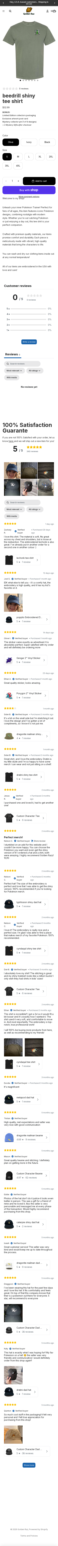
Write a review (29, 342)
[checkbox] (11, 377)
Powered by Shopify (38, 1529)
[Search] (10, 11)
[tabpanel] (29, 391)
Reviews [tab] (12, 354)
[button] (29, 308)
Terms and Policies (29, 1536)
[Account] (47, 11)
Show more (29, 1465)
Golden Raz (23, 1529)
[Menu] (3, 11)
